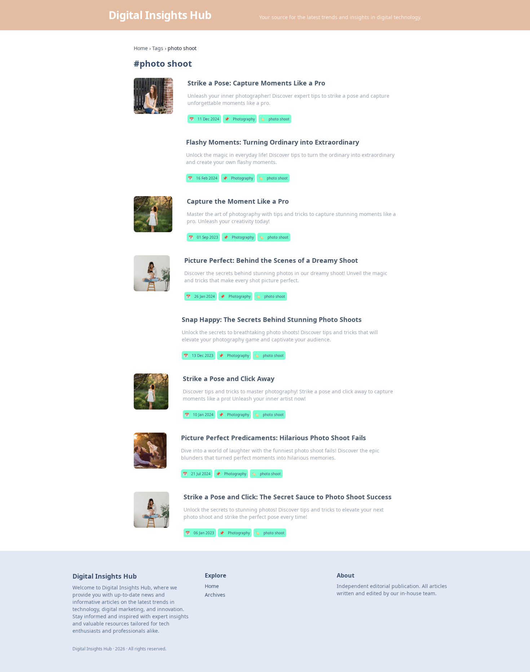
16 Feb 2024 (202, 178)
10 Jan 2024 (199, 414)
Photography (240, 118)
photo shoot (275, 118)
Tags (157, 48)
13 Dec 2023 (198, 355)
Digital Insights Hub (160, 15)
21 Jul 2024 (197, 473)
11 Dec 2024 (204, 118)
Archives (215, 594)
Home (141, 48)
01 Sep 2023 (203, 237)
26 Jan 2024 (200, 296)
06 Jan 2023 (199, 532)
